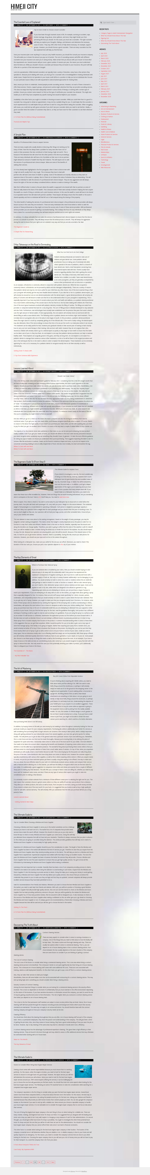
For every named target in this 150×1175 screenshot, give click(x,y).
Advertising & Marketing (53, 928)
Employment (49, 25)
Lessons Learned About (23, 368)
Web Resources (105, 167)
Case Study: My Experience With (24, 1149)
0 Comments (64, 25)
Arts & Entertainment (107, 109)
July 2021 (104, 76)
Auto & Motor (50, 817)
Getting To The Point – (21, 907)
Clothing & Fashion (51, 247)
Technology (104, 160)
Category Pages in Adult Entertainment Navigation (117, 33)
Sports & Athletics (106, 157)
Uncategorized (105, 165)
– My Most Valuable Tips (21, 655)
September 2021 (106, 71)
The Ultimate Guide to (23, 814)
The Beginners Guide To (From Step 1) (29, 461)
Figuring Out (105, 38)
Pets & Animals (50, 560)
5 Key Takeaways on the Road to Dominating (32, 244)
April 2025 (104, 56)
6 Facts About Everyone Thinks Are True (26, 1144)
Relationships (105, 152)
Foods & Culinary (106, 124)
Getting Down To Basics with (23, 351)
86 (39, 1162)
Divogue (73, 1171)
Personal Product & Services (54, 1060)
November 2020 (106, 96)
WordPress (84, 1171)
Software (104, 155)
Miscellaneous (105, 142)
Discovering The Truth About (26, 924)
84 (31, 1162)
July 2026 (104, 53)
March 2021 (104, 86)
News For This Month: (21, 1039)
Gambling (104, 127)
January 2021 (105, 91)
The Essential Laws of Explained (27, 22)
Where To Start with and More (23, 446)
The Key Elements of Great (25, 557)
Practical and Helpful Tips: (22, 122)
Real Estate (104, 150)
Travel (47, 465)
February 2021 (105, 89)
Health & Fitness (50, 671)
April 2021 (104, 84)
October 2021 (105, 68)
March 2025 (104, 58)
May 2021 (104, 81)
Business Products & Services (110, 114)
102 (48, 1162)
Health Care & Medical (108, 132)
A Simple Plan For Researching (23, 232)
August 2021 (105, 73)
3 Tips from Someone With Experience (26, 355)
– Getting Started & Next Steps (23, 802)
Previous (17, 1162)
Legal (102, 139)
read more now (64, 497)
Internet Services (51, 371)
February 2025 (105, 61)
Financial (103, 122)
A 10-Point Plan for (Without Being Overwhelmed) (29, 117)
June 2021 (104, 79)
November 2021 (106, 66)
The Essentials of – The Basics (23, 651)
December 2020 (106, 94)
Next (52, 1162)
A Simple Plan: (20, 134)
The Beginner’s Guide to (21, 227)
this (62, 544)
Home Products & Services (53, 137)
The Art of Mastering (22, 668)
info (40, 497)
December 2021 (106, 63)
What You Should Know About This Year (113, 36)
